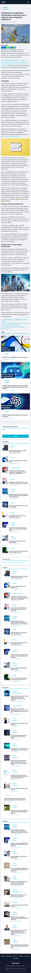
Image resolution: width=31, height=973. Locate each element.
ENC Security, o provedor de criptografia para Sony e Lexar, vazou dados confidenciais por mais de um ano (20, 710)
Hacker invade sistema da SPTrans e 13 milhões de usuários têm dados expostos (19, 812)
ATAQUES (5, 7)
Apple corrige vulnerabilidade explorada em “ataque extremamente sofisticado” (19, 918)
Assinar (15, 436)
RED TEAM (15, 958)
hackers (25, 319)
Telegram (22, 562)
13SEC (3, 2)
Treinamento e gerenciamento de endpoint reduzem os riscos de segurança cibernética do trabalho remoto (19, 762)
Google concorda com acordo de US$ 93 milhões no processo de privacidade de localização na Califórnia (19, 698)
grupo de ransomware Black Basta (10, 136)
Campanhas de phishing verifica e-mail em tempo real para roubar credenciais (18, 483)
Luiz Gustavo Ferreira (19, 701)
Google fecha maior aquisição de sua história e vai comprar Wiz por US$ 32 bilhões (18, 529)
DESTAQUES (6, 9)
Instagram (9, 562)
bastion (15, 474)
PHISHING (6, 382)
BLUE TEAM (13, 445)
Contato (18, 968)
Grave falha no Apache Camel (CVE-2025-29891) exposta (17, 516)
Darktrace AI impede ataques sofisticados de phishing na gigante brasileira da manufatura (15, 799)
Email (3, 429)
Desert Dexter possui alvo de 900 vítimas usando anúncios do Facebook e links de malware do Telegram (19, 932)
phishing (3, 321)
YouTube (14, 562)
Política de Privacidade (10, 968)
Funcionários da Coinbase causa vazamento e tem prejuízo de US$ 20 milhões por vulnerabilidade (17, 472)
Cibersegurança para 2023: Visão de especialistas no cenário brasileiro (19, 749)
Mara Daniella (11, 359)
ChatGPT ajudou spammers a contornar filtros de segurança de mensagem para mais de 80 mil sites (15, 387)
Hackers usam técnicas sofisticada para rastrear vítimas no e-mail (18, 552)
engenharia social (18, 319)
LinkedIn (18, 562)
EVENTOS (13, 524)
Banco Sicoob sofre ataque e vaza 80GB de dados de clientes (19, 895)
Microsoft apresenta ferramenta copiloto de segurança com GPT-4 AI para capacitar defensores (19, 776)
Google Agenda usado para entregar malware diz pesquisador (17, 451)
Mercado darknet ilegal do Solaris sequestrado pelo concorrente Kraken (19, 736)
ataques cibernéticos (9, 319)
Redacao (3, 22)
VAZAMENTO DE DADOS (17, 593)
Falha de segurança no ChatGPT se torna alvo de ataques (19, 633)
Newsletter (23, 968)
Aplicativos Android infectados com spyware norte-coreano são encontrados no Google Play (19, 883)
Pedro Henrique (18, 714)
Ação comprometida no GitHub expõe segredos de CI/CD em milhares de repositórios (19, 869)
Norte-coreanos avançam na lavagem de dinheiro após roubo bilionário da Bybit (19, 946)
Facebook (4, 562)
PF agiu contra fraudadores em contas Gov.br (15, 357)
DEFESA (12, 447)
